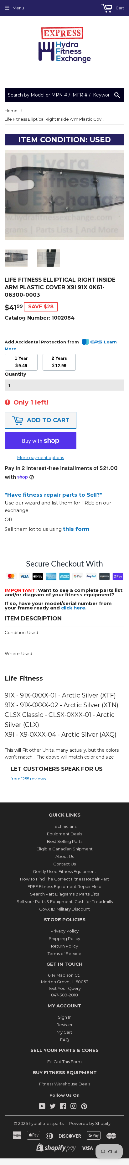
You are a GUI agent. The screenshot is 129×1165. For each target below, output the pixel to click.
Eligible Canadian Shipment (65, 848)
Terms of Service (64, 953)
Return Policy (64, 945)
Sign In (64, 1017)
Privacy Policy (65, 930)
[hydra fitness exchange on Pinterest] (84, 1107)
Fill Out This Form (64, 1061)
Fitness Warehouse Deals (64, 1083)
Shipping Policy (64, 938)
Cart (119, 7)
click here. (73, 608)
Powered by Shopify (90, 1123)
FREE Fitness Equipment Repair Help (64, 886)
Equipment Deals (64, 833)
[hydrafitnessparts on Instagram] (73, 1107)
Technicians (64, 826)
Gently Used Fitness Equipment (64, 871)
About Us (64, 856)
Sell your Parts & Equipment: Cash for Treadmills (65, 901)
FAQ (64, 1039)
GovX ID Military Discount (64, 909)
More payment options (40, 457)
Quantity (15, 374)
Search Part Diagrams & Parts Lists (64, 893)
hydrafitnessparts (46, 1123)
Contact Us (64, 863)
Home (11, 110)
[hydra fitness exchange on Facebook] (63, 1107)
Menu (18, 7)
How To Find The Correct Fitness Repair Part (64, 878)
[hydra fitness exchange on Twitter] (52, 1107)
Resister (64, 1024)
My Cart (64, 1032)
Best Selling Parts (64, 841)
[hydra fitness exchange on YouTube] (42, 1107)
